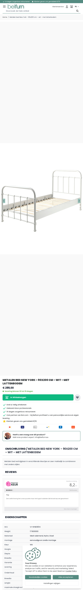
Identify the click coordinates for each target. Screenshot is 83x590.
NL (76, 6)
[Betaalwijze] (41, 427)
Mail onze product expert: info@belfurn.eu (30, 437)
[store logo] (16, 6)
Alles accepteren (65, 577)
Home (5, 17)
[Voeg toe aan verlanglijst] (77, 397)
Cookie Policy (71, 571)
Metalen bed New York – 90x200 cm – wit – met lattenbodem (33, 17)
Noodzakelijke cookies (38, 577)
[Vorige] (4, 201)
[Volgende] (79, 201)
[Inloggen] (66, 6)
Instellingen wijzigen (52, 583)
